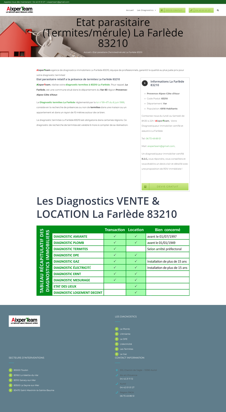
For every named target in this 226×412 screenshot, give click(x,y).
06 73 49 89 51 (153, 138)
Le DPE (124, 339)
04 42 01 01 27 (127, 387)
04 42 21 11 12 (126, 379)
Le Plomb (125, 329)
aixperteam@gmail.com (58, 2)
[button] (218, 10)
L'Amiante (125, 334)
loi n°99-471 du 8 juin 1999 (110, 102)
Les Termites (126, 349)
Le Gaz (123, 354)
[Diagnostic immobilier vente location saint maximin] (113, 226)
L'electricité (126, 344)
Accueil (87, 52)
